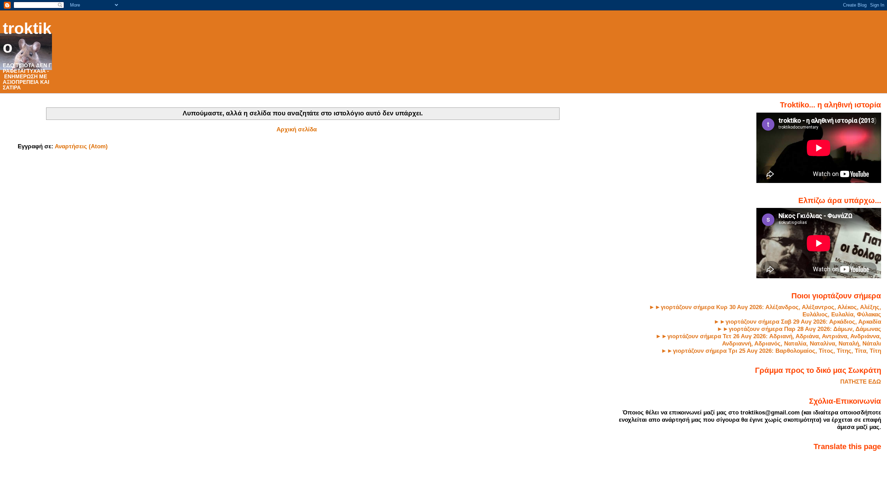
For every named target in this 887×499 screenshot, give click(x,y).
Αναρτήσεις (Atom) (81, 146)
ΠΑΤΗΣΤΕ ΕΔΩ (860, 381)
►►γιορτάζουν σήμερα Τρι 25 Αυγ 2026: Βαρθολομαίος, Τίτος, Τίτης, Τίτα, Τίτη (771, 350)
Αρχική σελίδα (296, 129)
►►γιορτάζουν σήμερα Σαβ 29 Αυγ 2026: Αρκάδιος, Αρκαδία (797, 321)
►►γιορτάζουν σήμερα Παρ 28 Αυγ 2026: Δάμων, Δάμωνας (799, 328)
